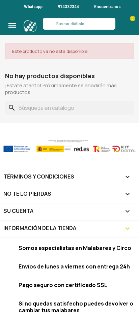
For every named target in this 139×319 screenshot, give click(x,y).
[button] (12, 25)
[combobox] (79, 24)
